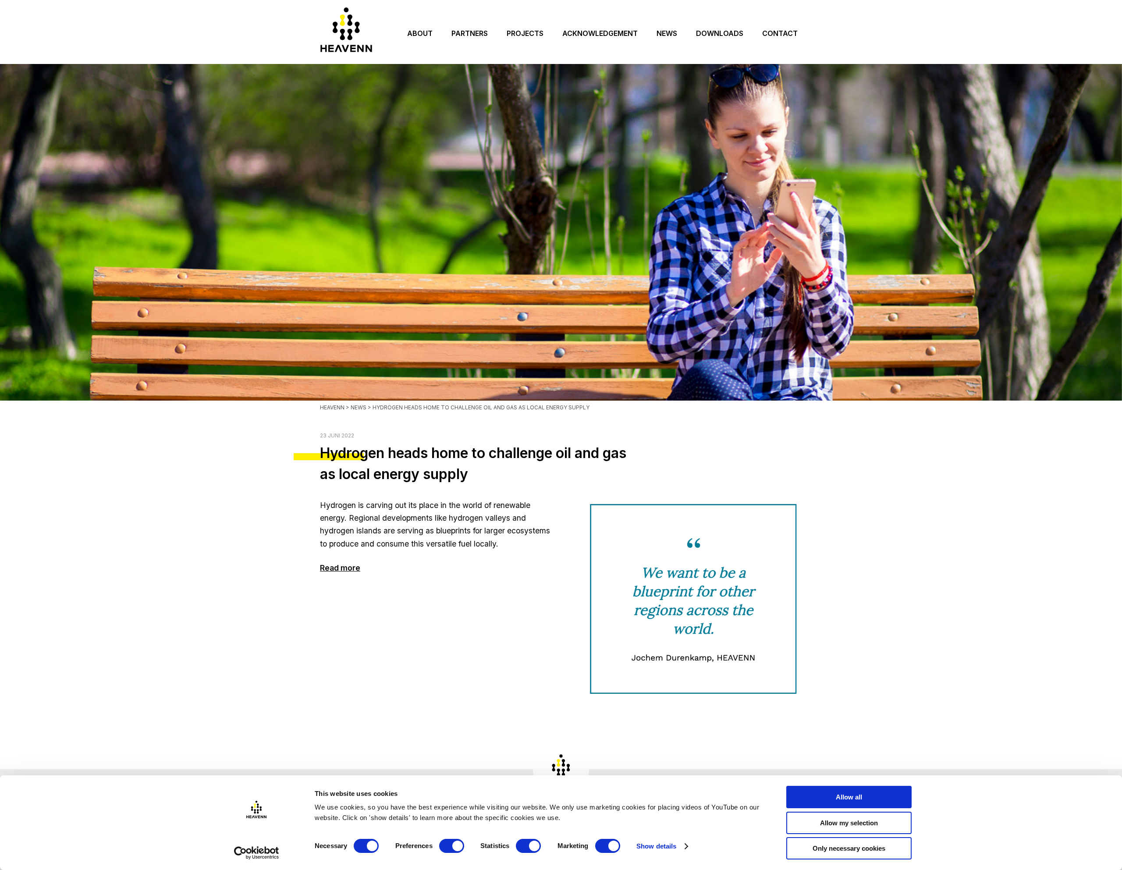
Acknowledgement (600, 33)
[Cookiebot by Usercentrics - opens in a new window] (256, 852)
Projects (525, 33)
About (420, 33)
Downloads (719, 33)
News (667, 33)
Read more (340, 567)
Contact (780, 33)
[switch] (451, 846)
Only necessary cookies (849, 848)
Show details (656, 846)
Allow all (849, 797)
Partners (469, 33)
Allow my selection (849, 823)
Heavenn (332, 407)
